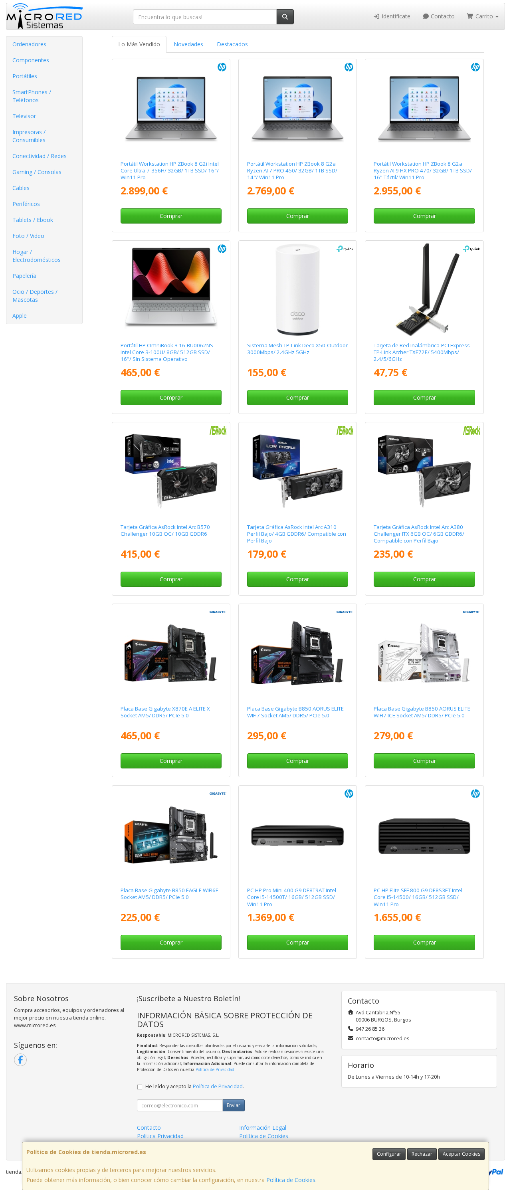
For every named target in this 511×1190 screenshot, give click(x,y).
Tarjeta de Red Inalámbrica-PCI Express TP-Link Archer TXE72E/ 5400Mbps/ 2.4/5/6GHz (422, 352)
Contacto (442, 16)
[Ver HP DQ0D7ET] (297, 107)
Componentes (30, 60)
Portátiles (24, 76)
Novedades (188, 44)
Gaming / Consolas (36, 172)
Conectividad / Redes (39, 156)
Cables (21, 188)
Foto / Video (28, 236)
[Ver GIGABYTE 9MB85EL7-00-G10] (297, 652)
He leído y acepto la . (194, 1086)
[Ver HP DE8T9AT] (297, 834)
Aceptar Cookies (461, 1153)
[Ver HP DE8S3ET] (424, 834)
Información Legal (262, 1127)
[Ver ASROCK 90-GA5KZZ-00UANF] (171, 471)
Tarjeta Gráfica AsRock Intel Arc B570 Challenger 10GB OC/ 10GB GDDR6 (165, 530)
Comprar (171, 216)
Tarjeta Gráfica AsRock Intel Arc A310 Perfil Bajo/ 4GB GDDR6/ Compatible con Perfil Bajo (296, 534)
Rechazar (422, 1153)
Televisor (24, 116)
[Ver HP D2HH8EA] (171, 289)
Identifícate (395, 16)
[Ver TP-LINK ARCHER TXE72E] (424, 289)
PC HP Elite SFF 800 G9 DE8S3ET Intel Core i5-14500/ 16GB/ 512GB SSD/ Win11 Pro (418, 897)
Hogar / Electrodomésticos (36, 255)
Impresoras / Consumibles (29, 136)
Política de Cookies (290, 1180)
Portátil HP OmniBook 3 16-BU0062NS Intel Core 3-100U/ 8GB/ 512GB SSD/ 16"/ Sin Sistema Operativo (167, 352)
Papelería (24, 275)
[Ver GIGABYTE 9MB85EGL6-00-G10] (171, 834)
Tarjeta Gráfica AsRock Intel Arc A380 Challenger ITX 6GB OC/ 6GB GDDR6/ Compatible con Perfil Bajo (419, 534)
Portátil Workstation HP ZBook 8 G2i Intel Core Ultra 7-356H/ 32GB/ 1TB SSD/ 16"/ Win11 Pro (170, 170)
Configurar (389, 1153)
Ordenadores (29, 44)
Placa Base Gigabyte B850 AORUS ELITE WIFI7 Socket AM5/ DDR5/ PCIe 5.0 (295, 712)
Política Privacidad (160, 1136)
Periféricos (26, 204)
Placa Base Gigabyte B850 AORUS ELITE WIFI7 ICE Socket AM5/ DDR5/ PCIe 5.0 (422, 712)
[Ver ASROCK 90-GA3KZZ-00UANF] (424, 471)
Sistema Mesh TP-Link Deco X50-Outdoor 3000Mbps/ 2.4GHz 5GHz (297, 349)
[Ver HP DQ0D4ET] (171, 107)
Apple (19, 315)
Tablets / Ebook (32, 220)
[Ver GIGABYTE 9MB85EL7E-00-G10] (424, 652)
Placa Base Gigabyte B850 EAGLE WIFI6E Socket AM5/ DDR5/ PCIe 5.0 (169, 894)
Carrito (484, 16)
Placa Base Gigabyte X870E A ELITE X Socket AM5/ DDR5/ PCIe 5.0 (165, 712)
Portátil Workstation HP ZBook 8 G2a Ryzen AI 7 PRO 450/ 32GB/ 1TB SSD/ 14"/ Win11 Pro (292, 170)
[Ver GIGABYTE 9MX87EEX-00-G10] (171, 652)
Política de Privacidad (215, 1069)
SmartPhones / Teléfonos (31, 96)
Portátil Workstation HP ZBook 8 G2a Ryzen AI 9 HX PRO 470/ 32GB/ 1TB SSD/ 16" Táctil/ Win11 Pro (423, 170)
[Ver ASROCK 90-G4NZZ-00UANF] (297, 471)
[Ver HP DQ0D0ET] (424, 107)
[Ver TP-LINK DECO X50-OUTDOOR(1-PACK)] (297, 289)
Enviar (233, 1105)
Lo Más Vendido (139, 44)
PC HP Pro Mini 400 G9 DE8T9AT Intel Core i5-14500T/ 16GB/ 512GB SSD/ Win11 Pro (291, 897)
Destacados (232, 44)
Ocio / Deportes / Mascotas (34, 295)
